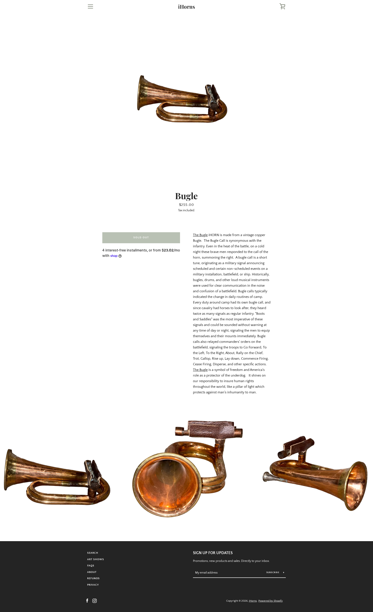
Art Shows (95, 559)
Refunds (93, 578)
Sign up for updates (213, 553)
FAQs (90, 565)
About (91, 572)
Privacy (93, 584)
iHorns (186, 6)
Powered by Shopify (270, 600)
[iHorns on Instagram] (94, 600)
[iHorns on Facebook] (87, 600)
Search (92, 553)
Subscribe (273, 572)
